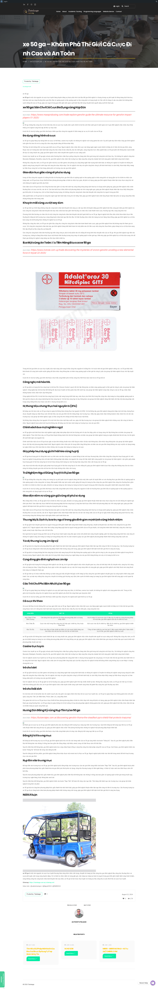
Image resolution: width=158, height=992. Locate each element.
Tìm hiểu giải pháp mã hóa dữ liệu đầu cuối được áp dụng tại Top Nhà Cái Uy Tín (41, 951)
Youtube (35, 4)
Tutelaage (35, 81)
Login (117, 6)
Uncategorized (36, 61)
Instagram (31, 4)
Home (25, 61)
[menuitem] (1, 1)
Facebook (27, 4)
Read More (32, 959)
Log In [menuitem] (5, 1)
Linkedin (24, 4)
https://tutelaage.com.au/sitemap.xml (41, 882)
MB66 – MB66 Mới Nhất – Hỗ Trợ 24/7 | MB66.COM (115, 950)
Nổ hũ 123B (69, 948)
